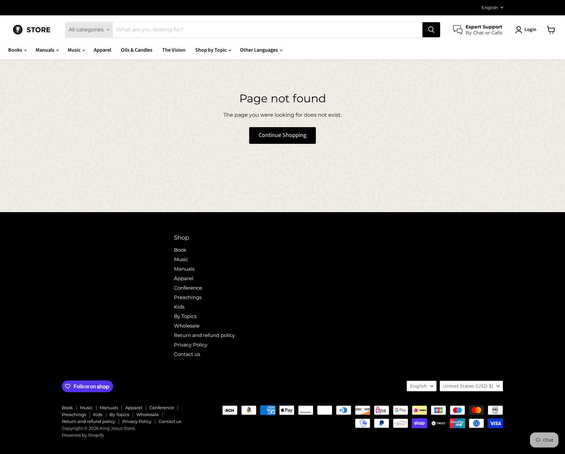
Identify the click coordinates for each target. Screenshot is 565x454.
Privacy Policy (190, 345)
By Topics (185, 316)
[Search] (431, 29)
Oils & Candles (136, 50)
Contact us (187, 354)
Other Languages (259, 50)
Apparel (102, 50)
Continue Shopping (282, 135)
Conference (188, 288)
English (490, 7)
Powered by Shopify (83, 435)
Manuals (45, 50)
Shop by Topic (211, 50)
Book (180, 250)
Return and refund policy (204, 335)
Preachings (187, 297)
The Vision (173, 50)
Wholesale (186, 326)
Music (74, 50)
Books (15, 50)
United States (468, 386)
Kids (179, 307)
